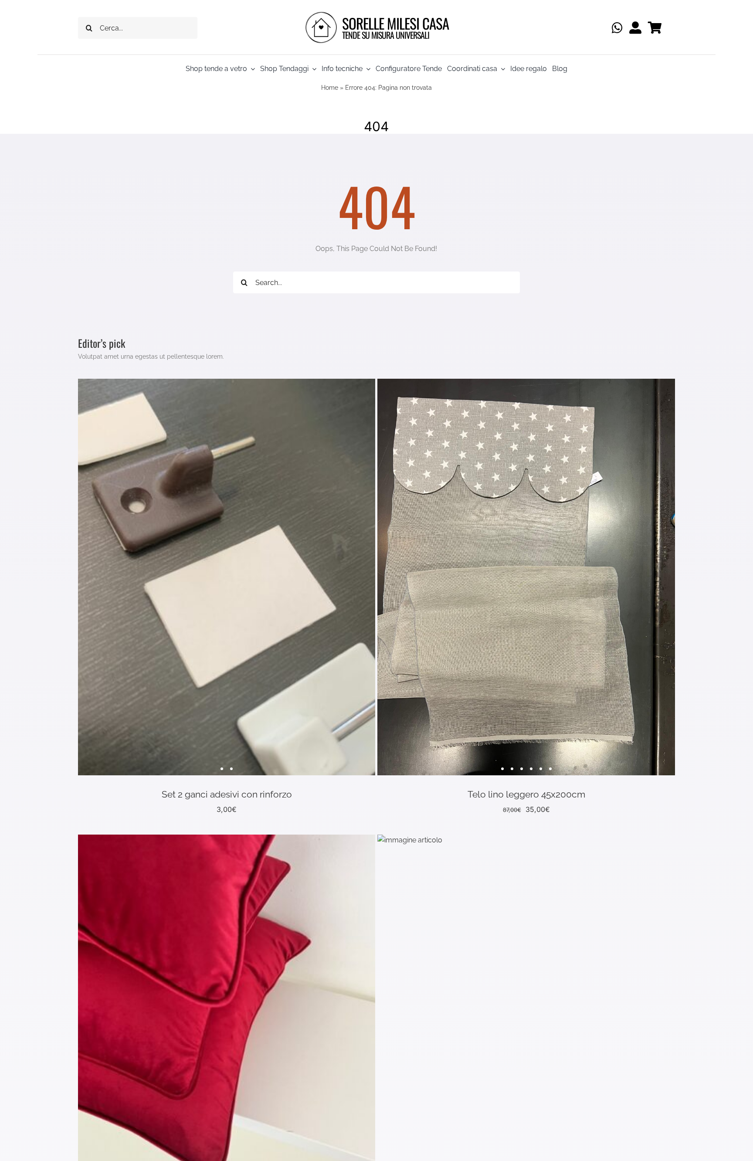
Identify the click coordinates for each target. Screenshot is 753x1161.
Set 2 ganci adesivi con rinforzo (227, 794)
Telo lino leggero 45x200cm (526, 794)
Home (329, 87)
